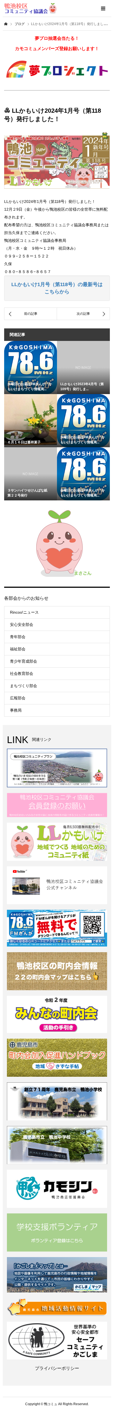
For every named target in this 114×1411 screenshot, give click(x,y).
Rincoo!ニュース (24, 612)
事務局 (16, 710)
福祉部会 (17, 649)
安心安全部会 (21, 624)
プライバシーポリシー (57, 1368)
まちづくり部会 (23, 686)
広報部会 (17, 698)
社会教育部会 (21, 673)
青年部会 (17, 637)
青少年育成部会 (23, 661)
